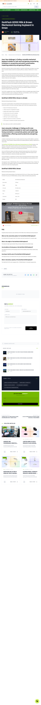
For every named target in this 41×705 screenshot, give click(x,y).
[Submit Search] (36, 7)
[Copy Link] (36, 275)
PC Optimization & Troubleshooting (11, 387)
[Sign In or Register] (31, 4)
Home (3, 54)
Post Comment (31, 328)
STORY (13, 451)
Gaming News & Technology (25, 382)
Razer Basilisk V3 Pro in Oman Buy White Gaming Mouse (10, 473)
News (6, 54)
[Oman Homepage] (7, 3)
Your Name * (7, 309)
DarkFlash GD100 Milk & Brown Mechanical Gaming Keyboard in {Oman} (17, 144)
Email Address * (24, 309)
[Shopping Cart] (37, 4)
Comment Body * (7, 314)
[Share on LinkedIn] (31, 275)
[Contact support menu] (37, 701)
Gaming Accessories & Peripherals (15, 54)
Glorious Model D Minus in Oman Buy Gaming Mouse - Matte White (30, 473)
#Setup (5, 268)
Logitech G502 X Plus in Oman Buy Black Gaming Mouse (29, 443)
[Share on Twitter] (28, 275)
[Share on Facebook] (25, 275)
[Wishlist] (34, 4)
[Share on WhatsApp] (34, 275)
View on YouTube (34, 225)
